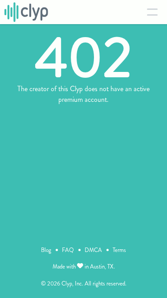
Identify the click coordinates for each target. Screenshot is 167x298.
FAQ (68, 250)
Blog (46, 250)
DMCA (93, 250)
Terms (119, 250)
